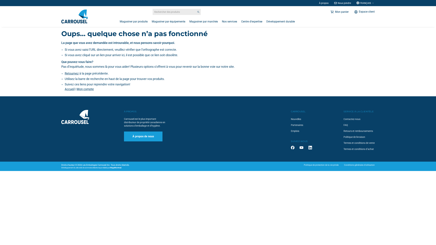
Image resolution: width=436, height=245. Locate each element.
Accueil (70, 89)
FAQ (346, 125)
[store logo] (74, 16)
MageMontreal (115, 168)
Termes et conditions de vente (359, 143)
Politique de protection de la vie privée (321, 165)
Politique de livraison (354, 137)
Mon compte (85, 89)
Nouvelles (296, 119)
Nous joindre (344, 3)
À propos (324, 3)
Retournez (72, 73)
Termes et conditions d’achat (359, 149)
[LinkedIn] (310, 147)
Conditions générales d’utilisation (359, 165)
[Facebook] (292, 147)
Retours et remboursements (358, 131)
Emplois (295, 131)
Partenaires (297, 125)
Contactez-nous (352, 119)
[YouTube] (301, 147)
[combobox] (177, 12)
